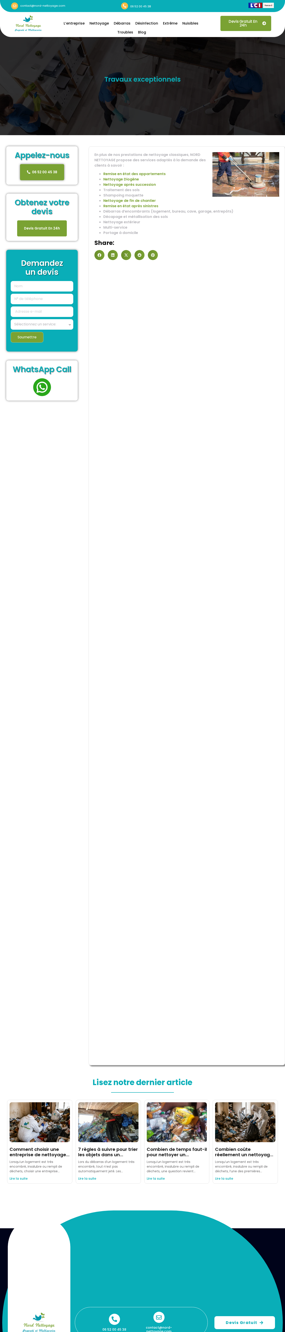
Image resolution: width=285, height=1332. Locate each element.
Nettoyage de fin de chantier (129, 200)
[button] (99, 255)
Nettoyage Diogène (121, 179)
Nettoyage (99, 23)
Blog (142, 32)
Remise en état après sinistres (130, 206)
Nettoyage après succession (129, 184)
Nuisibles (190, 23)
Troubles (125, 32)
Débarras (122, 23)
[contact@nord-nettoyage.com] (14, 5)
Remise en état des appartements (134, 173)
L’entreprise (74, 23)
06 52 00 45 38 (140, 6)
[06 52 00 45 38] (124, 5)
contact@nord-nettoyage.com (42, 6)
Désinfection (146, 23)
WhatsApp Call (42, 369)
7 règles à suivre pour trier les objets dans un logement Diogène (108, 1154)
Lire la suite (19, 1178)
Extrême (170, 23)
